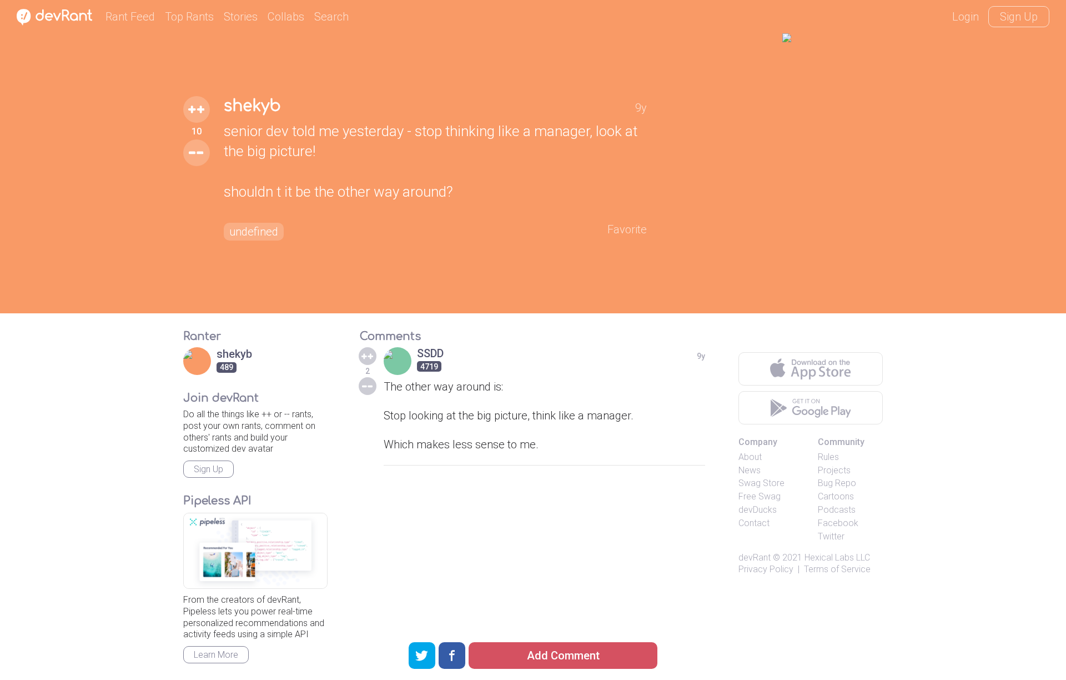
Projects (834, 470)
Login (965, 16)
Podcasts (837, 509)
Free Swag (759, 496)
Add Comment (563, 655)
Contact (754, 523)
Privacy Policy (765, 569)
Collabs (286, 16)
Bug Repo (837, 483)
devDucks (757, 509)
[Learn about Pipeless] (255, 551)
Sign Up (1019, 16)
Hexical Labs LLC (837, 557)
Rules (828, 457)
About (750, 457)
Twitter (831, 536)
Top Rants (189, 16)
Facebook (838, 523)
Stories (241, 16)
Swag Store (761, 483)
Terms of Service (837, 569)
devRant (754, 557)
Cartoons (836, 496)
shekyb (252, 106)
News (749, 470)
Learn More (216, 654)
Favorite (627, 229)
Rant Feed (130, 16)
